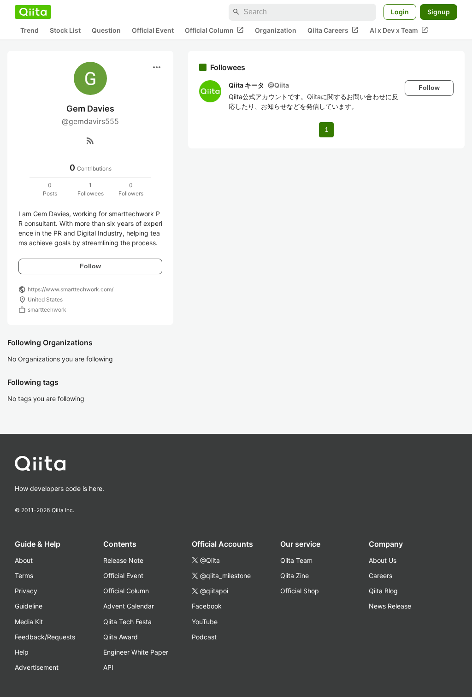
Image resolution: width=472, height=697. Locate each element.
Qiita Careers (333, 30)
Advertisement (37, 667)
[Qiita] (33, 12)
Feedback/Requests (45, 637)
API (108, 667)
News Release (390, 606)
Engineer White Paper (135, 652)
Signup (438, 12)
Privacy (26, 591)
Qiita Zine (294, 575)
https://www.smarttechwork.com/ (70, 289)
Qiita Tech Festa (127, 622)
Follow (90, 266)
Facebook (207, 606)
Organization (275, 30)
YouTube (205, 622)
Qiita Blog (383, 591)
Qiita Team (296, 560)
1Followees (90, 189)
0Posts (50, 189)
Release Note (123, 560)
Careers (380, 575)
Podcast (204, 637)
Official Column (214, 30)
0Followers (130, 189)
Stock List (65, 30)
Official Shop (299, 591)
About (24, 560)
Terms (24, 575)
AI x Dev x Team (399, 30)
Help (22, 652)
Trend (29, 30)
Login (400, 12)
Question (106, 30)
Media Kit (29, 622)
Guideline (28, 606)
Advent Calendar (128, 606)
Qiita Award (120, 637)
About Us (382, 560)
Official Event (153, 30)
